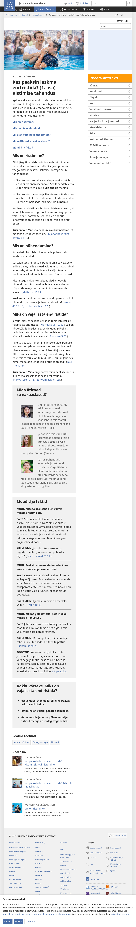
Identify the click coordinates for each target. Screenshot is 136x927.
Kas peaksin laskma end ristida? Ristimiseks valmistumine (43, 763)
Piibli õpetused (11, 15)
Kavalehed (39, 875)
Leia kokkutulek (94, 853)
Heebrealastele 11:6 (36, 306)
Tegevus (63, 885)
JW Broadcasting (42, 887)
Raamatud (39, 851)
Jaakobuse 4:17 (27, 646)
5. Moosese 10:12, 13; (26, 379)
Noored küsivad (38, 15)
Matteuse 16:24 (32, 292)
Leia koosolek (113, 848)
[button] (45, 9)
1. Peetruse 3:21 (56, 336)
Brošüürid (39, 855)
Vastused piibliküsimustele (19, 847)
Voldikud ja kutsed (42, 859)
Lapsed (12, 875)
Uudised (63, 842)
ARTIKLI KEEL (123, 21)
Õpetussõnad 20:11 (38, 556)
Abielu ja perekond (16, 867)
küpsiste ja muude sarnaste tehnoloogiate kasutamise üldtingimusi (36, 914)
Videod (37, 891)
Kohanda (30, 921)
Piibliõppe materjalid (17, 859)
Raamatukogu (40, 842)
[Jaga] (122, 15)
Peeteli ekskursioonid (68, 869)
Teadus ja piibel (15, 883)
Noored (25, 15)
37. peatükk (59, 671)
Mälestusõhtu (65, 877)
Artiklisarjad (39, 863)
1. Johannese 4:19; (58, 234)
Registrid (38, 879)
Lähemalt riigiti (66, 893)
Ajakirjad (38, 867)
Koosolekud (65, 873)
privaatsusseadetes (121, 914)
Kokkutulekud (65, 881)
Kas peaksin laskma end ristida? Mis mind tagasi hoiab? (49, 785)
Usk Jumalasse (15, 879)
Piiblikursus (13, 855)
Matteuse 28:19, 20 (52, 324)
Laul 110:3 (33, 605)
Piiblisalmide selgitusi (17, 851)
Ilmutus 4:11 (19, 237)
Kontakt (63, 865)
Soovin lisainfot (66, 861)
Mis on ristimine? (34, 808)
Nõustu (7, 921)
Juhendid (38, 883)
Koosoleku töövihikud (43, 871)
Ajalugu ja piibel (15, 887)
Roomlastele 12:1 (49, 379)
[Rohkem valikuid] (128, 15)
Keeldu (18, 921)
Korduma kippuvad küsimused (67, 855)
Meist (62, 849)
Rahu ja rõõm (14, 863)
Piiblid (37, 847)
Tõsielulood (64, 889)
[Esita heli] (116, 15)
